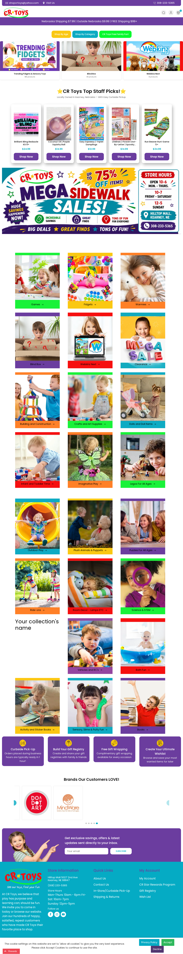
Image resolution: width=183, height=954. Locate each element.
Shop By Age (61, 34)
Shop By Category (85, 34)
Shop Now (26, 157)
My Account (147, 878)
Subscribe (121, 851)
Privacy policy (149, 942)
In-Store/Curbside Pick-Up (112, 891)
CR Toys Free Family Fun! (115, 34)
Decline (157, 949)
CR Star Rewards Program (157, 885)
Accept (168, 942)
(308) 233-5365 (57, 885)
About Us (100, 878)
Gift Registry (147, 891)
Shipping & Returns (106, 897)
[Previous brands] (13, 803)
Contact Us (101, 885)
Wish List (145, 897)
